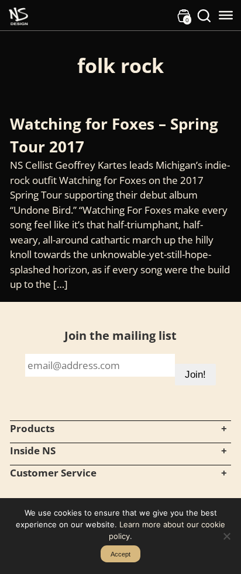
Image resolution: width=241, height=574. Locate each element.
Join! (195, 374)
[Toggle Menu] (226, 15)
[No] (226, 536)
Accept (120, 554)
